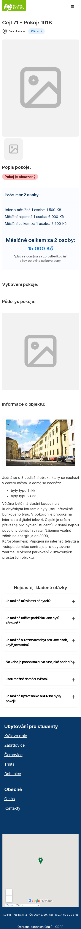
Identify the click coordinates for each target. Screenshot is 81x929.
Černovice (13, 755)
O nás (9, 799)
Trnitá (9, 764)
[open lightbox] (40, 88)
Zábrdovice (14, 745)
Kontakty (12, 808)
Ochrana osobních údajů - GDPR (40, 927)
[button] (72, 6)
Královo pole (15, 736)
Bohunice (12, 774)
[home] (19, 5)
